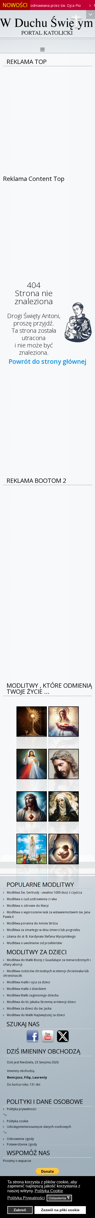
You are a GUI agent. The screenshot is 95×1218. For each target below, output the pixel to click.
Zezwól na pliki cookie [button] (60, 1210)
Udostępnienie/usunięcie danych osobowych (38, 1127)
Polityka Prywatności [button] (26, 1198)
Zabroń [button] (20, 1210)
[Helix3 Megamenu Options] (42, 49)
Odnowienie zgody (20, 1139)
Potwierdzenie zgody (21, 1144)
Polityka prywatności (21, 1109)
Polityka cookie (17, 1121)
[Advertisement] (47, 116)
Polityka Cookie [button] (49, 1191)
